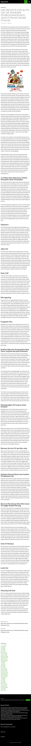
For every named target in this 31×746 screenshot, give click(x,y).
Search (2, 698)
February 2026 (4, 653)
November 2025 (4, 657)
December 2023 (4, 687)
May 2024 (3, 681)
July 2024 (3, 678)
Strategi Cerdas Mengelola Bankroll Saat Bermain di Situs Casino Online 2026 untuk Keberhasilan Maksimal (15, 711)
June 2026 (3, 648)
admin (10, 23)
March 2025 (3, 668)
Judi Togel (3, 7)
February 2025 (4, 669)
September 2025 (4, 660)
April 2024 (3, 682)
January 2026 (4, 655)
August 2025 (3, 661)
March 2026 (3, 652)
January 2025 (4, 670)
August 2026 (3, 646)
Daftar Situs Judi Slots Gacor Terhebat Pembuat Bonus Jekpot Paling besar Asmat (14, 630)
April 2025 (3, 666)
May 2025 (3, 665)
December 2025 (4, 656)
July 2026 (3, 647)
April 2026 (3, 651)
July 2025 (3, 662)
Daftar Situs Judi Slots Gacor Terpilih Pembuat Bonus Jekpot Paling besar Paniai (14, 623)
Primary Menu (29, 1)
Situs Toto (3, 731)
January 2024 (4, 686)
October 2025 (4, 659)
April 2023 (3, 688)
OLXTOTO (19, 742)
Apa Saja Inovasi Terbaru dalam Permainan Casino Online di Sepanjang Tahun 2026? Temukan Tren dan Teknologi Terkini (14, 708)
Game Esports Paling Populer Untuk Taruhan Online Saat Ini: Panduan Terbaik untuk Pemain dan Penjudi (14, 718)
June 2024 (3, 679)
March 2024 (3, 683)
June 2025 (3, 664)
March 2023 (3, 690)
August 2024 (3, 677)
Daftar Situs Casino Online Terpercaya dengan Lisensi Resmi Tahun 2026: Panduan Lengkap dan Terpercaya (14, 716)
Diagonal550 (4, 2)
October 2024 (4, 674)
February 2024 (4, 685)
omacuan (3, 736)
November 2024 (4, 673)
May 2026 (3, 649)
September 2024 (4, 675)
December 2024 (4, 672)
